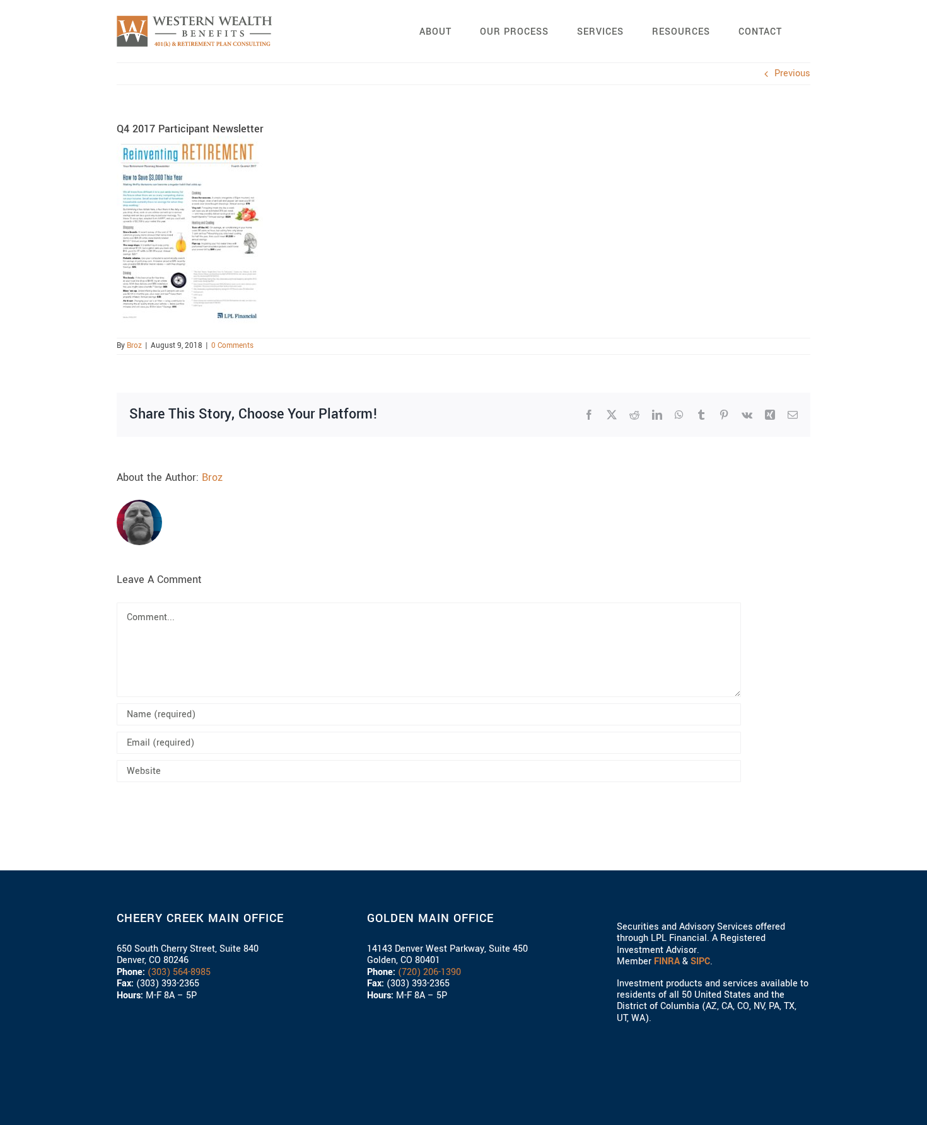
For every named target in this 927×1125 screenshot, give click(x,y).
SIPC (700, 961)
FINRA (667, 961)
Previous (792, 73)
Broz (134, 345)
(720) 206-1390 (429, 972)
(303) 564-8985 (179, 972)
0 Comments (232, 345)
